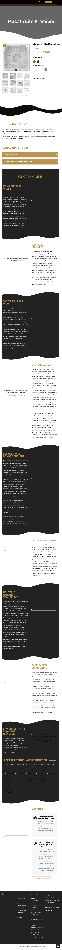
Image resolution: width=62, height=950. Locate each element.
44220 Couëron (35, 932)
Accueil (33, 898)
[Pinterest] (51, 910)
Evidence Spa (34, 900)
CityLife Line (21, 908)
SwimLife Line (22, 910)
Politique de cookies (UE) (38, 919)
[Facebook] (46, 910)
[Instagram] (49, 910)
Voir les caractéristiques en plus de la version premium (19, 161)
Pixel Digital (43, 946)
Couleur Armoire (37, 57)
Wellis (33, 903)
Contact (33, 910)
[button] (27, 46)
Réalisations (34, 905)
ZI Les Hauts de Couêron (37, 930)
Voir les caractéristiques (10, 154)
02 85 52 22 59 (35, 934)
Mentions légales (36, 912)
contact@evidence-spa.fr (38, 937)
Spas (18, 903)
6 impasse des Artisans (37, 927)
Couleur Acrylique (38, 65)
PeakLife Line (22, 905)
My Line (20, 912)
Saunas (19, 915)
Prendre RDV (48, 2)
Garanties (33, 907)
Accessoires (20, 917)
